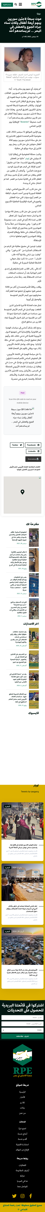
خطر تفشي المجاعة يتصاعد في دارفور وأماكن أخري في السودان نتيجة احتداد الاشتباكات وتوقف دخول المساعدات (21, 909)
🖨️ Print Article (33, 459)
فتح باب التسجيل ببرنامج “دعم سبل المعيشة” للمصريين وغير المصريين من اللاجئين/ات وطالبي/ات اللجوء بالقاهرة (17, 607)
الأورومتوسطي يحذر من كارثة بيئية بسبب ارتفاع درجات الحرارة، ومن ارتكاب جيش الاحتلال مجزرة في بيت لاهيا (22, 972)
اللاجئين (24, 469)
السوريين (31, 469)
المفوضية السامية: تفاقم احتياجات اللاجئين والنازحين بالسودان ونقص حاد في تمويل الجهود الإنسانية (17, 536)
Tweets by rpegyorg (30, 791)
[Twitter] (14, 1196)
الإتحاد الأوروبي (23, 466)
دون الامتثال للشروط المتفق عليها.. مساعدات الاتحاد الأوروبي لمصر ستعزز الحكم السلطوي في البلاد (17, 698)
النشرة (7, 806)
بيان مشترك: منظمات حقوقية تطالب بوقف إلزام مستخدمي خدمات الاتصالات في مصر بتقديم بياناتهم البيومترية (18, 636)
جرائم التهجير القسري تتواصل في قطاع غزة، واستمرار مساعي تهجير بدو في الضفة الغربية (23, 846)
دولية (39, 13)
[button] (16, 4)
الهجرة (19, 469)
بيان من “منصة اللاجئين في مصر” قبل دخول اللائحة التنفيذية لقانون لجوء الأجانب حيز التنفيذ (18, 678)
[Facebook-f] (30, 1196)
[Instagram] (22, 1196)
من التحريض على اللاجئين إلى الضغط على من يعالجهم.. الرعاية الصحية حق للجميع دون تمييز (18, 658)
